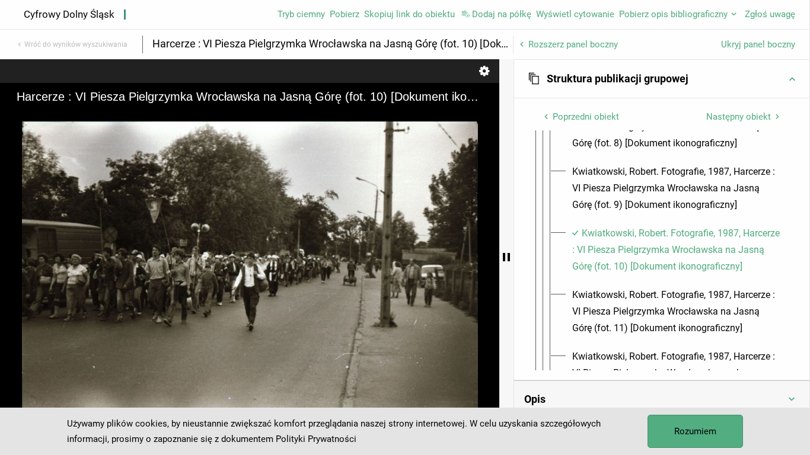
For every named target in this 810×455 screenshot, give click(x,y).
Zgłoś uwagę (770, 14)
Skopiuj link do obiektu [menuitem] (409, 14)
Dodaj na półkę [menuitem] (501, 14)
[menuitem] (676, 188)
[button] (661, 79)
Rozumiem (695, 431)
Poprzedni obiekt (586, 116)
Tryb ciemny (301, 14)
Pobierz (344, 14)
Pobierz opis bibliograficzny (673, 14)
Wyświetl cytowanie (575, 14)
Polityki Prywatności (316, 439)
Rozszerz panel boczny (573, 44)
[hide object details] (506, 257)
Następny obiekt (738, 116)
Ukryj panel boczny (758, 44)
